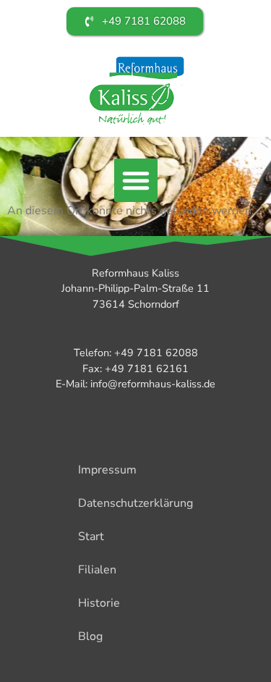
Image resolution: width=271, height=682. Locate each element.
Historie (99, 603)
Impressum (107, 470)
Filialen (97, 570)
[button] (136, 180)
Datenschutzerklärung (135, 503)
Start (91, 536)
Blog (90, 636)
